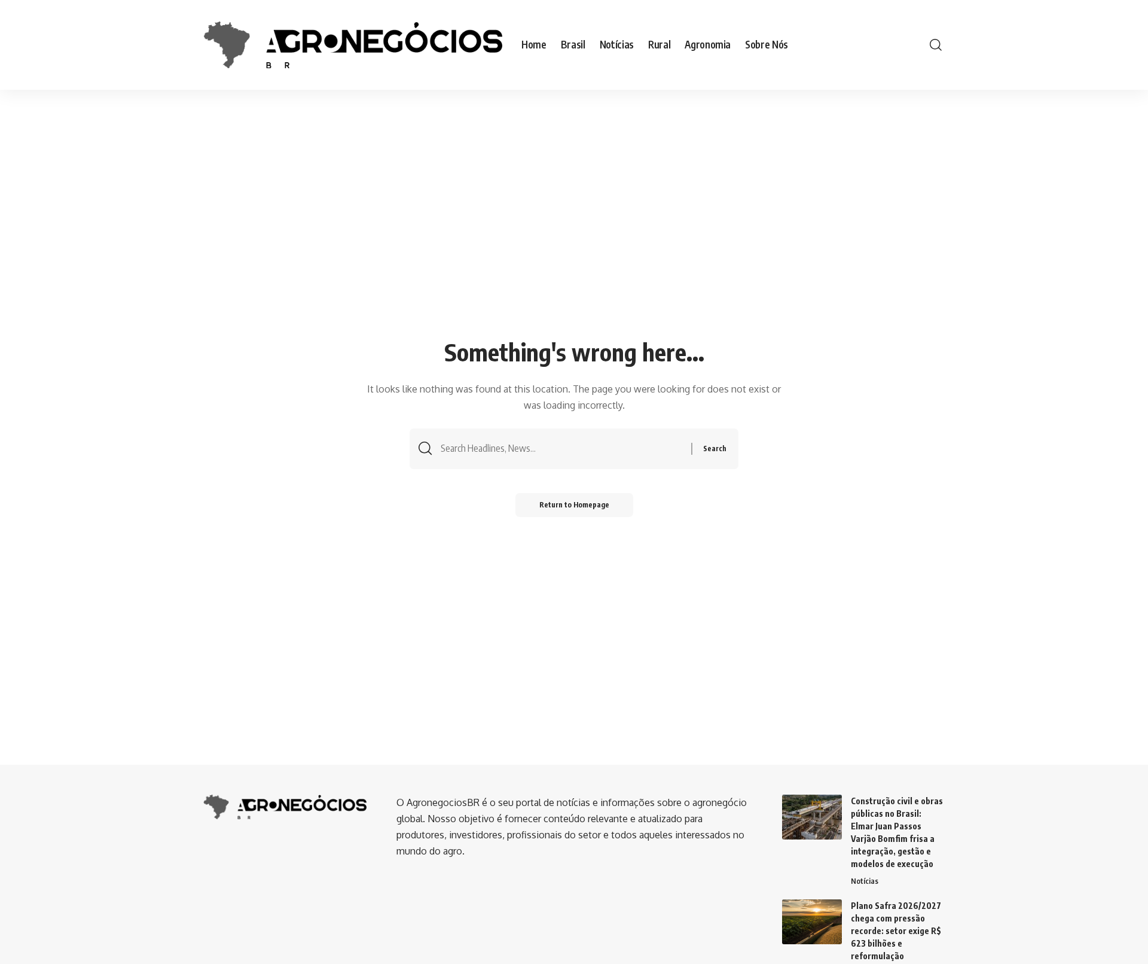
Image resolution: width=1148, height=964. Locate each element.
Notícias (864, 881)
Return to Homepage (574, 504)
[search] (936, 45)
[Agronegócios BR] (352, 45)
